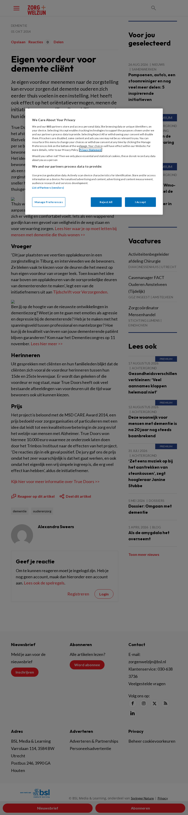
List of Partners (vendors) (48, 187)
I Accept (140, 202)
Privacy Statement (91, 149)
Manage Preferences (49, 202)
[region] (94, 162)
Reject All (106, 202)
